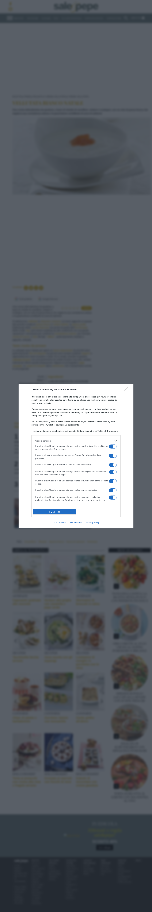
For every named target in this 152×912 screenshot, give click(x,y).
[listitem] (76, 440)
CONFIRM (54, 512)
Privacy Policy (92, 522)
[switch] (113, 447)
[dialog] (76, 456)
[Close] (127, 390)
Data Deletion (59, 522)
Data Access (76, 522)
